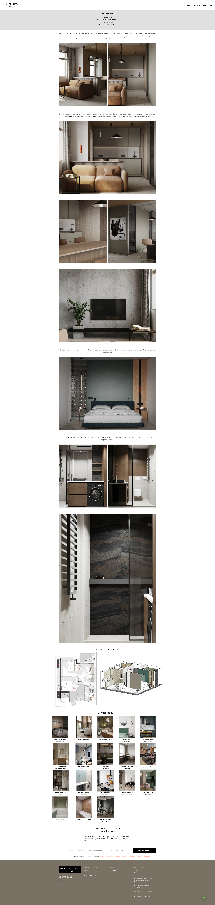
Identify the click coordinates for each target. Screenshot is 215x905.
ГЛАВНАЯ (187, 5)
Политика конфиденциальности (143, 896)
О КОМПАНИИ (207, 5)
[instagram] (63, 877)
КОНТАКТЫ (196, 5)
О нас (136, 870)
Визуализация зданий (90, 875)
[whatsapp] (71, 877)
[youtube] (60, 877)
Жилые (86, 870)
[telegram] (68, 877)
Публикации (112, 870)
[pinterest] (65, 877)
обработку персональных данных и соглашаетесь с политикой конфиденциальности (124, 856)
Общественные (88, 873)
